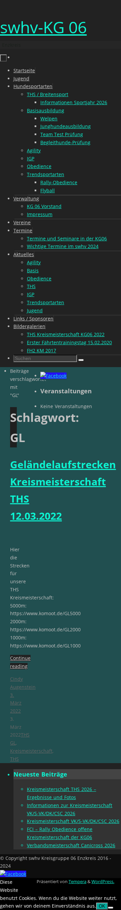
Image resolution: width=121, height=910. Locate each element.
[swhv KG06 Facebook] (53, 375)
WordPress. (102, 881)
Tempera (77, 881)
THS (25, 734)
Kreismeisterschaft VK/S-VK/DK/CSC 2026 (73, 821)
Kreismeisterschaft (31, 751)
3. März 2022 (16, 703)
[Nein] (110, 908)
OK (102, 906)
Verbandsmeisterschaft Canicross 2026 (71, 845)
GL (13, 743)
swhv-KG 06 (43, 27)
